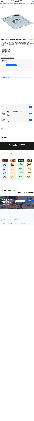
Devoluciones (2, 217)
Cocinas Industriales (17, 218)
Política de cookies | (14, 223)
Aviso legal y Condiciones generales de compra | (23, 223)
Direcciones (9, 217)
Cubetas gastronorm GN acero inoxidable (8, 57)
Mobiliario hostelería (17, 219)
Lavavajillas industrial (18, 217)
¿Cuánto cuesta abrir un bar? (21, 164)
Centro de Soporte (3, 219)
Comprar (12, 65)
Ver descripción (5, 55)
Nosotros (2, 218)
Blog (30, 223)
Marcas (2, 220)
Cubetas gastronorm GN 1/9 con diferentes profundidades (14, 111)
